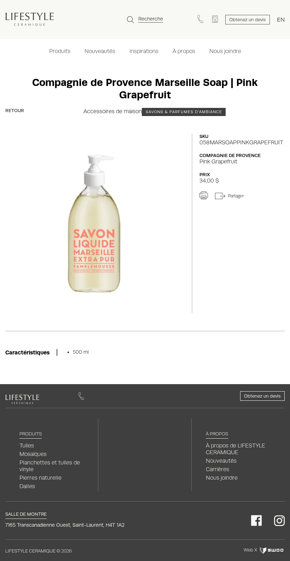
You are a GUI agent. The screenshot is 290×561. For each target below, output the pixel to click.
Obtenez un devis (262, 396)
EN (281, 19)
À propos (184, 51)
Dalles (27, 486)
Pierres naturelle (40, 477)
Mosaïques (33, 454)
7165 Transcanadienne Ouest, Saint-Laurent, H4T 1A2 (64, 525)
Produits (59, 51)
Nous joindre (225, 51)
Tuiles (26, 445)
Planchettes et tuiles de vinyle (49, 466)
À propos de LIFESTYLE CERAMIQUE (235, 449)
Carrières (217, 469)
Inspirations (143, 51)
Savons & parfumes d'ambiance (184, 112)
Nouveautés (100, 51)
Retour (14, 110)
